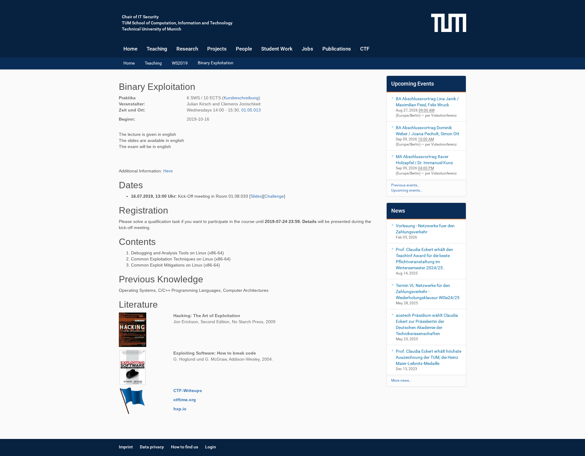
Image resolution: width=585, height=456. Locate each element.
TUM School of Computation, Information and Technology (177, 22)
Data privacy (152, 446)
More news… (401, 380)
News (398, 210)
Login (210, 446)
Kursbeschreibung (241, 97)
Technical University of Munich (151, 29)
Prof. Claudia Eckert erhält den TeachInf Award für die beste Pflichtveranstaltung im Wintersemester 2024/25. (424, 258)
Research (187, 49)
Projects (217, 49)
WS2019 (180, 63)
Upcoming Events (412, 83)
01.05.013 (251, 110)
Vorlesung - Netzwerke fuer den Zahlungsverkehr (425, 228)
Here (168, 170)
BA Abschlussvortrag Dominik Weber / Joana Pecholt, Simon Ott (427, 130)
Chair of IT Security (140, 16)
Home (130, 49)
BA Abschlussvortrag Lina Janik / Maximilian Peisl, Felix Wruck (427, 101)
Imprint (126, 446)
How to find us (184, 446)
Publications (336, 49)
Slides (256, 196)
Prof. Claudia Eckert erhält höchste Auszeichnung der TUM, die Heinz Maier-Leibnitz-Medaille (428, 357)
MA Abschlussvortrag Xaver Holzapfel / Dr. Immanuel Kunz (424, 159)
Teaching (157, 49)
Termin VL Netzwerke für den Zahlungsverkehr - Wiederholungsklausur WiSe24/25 (427, 291)
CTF (364, 49)
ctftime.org (184, 399)
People (244, 49)
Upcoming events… (406, 190)
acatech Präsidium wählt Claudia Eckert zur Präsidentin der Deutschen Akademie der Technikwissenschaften (427, 324)
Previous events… (405, 185)
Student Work (276, 49)
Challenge (274, 196)
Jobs (307, 49)
